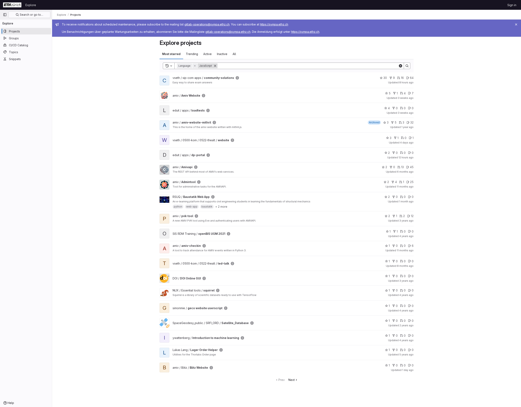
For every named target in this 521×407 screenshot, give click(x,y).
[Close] (516, 24)
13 (402, 167)
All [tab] (234, 54)
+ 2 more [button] (221, 206)
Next (291, 380)
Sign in (511, 5)
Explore (30, 5)
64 (412, 77)
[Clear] (400, 65)
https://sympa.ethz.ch (274, 24)
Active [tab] (207, 54)
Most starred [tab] (171, 54)
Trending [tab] (192, 54)
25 (412, 182)
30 (385, 77)
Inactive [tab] (222, 54)
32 (412, 122)
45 (412, 167)
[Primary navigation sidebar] (5, 14)
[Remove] (215, 65)
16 (402, 77)
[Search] (407, 66)
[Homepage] (12, 5)
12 (412, 216)
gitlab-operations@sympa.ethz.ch (207, 24)
